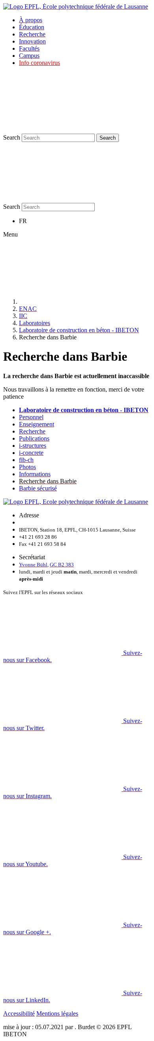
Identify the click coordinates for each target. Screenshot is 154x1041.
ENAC (28, 308)
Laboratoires (34, 323)
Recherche (32, 34)
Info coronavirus (39, 62)
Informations (35, 474)
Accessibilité (19, 1013)
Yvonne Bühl (33, 565)
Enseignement (36, 424)
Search (11, 137)
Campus (29, 55)
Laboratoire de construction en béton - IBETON (79, 330)
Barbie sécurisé (38, 488)
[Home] (78, 301)
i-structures (32, 445)
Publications (34, 438)
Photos (27, 467)
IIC (23, 315)
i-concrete (31, 452)
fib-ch (26, 459)
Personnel (31, 417)
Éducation (31, 27)
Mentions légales (57, 1013)
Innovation (32, 41)
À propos (30, 20)
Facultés (29, 48)
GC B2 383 (62, 565)
